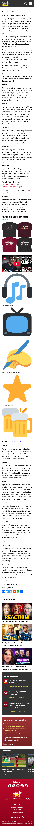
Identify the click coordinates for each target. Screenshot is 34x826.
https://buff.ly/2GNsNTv (14, 441)
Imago (31, 823)
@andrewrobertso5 (8, 184)
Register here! (16, 817)
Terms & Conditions (17, 807)
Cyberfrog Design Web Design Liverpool (8, 823)
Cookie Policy (17, 809)
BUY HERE (5, 219)
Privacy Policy (17, 804)
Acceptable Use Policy (17, 812)
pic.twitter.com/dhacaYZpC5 (12, 187)
